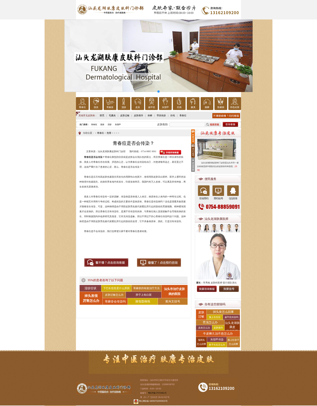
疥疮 (172, 115)
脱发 (96, 107)
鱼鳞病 (220, 107)
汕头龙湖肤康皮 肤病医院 (232, 325)
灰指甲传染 (217, 339)
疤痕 (179, 107)
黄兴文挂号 (172, 301)
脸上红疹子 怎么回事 (233, 342)
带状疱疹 (161, 115)
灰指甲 (165, 107)
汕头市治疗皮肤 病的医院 (174, 291)
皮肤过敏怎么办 (114, 294)
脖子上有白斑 (144, 294)
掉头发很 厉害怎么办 (91, 298)
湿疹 (124, 107)
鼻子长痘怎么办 (217, 345)
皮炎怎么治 (204, 328)
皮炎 (137, 107)
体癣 (150, 115)
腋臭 (193, 107)
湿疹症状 (90, 288)
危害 (109, 133)
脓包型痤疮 (142, 301)
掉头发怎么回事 (223, 311)
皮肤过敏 (124, 115)
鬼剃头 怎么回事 (201, 342)
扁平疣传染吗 (231, 317)
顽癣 (207, 107)
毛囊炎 (112, 115)
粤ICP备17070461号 (157, 393)
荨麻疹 (109, 107)
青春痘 (82, 107)
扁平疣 (151, 107)
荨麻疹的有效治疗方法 (146, 288)
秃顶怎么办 (210, 322)
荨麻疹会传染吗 (115, 301)
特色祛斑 (234, 107)
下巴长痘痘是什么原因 (116, 288)
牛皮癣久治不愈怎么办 (218, 333)
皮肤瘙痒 (138, 115)
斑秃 (102, 115)
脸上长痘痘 (215, 317)
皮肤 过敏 (201, 314)
